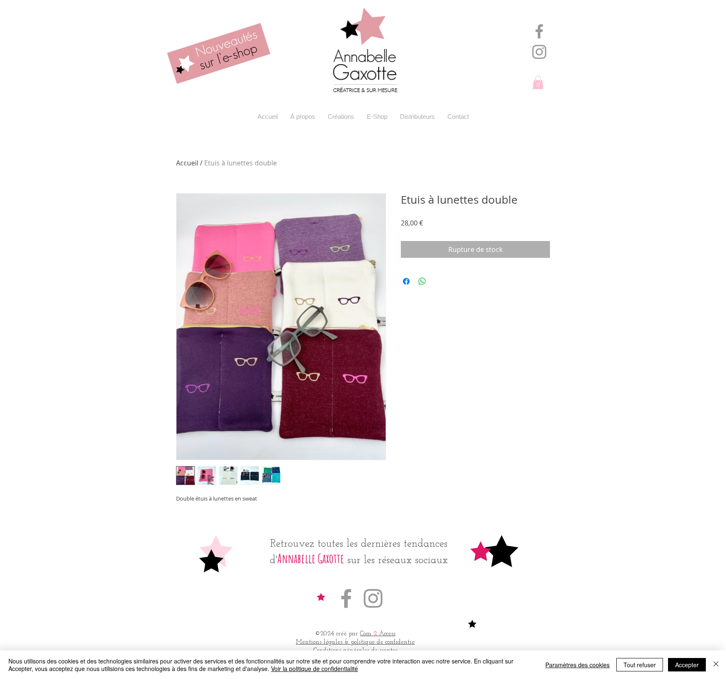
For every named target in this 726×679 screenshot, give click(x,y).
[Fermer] (716, 664)
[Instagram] (539, 51)
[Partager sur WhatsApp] (422, 281)
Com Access (377, 634)
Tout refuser (639, 665)
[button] (538, 82)
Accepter (687, 665)
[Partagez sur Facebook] (406, 281)
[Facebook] (539, 31)
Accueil (187, 163)
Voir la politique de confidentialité (314, 668)
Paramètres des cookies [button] (577, 665)
